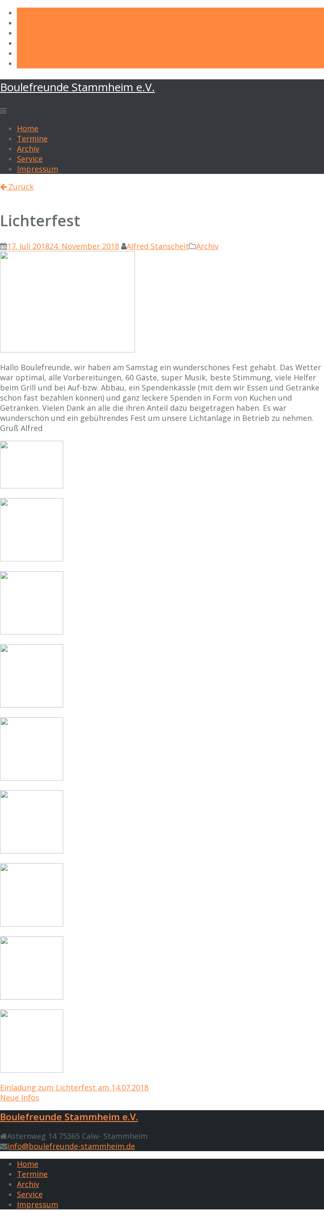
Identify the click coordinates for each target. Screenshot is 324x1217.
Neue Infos (19, 1097)
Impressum (37, 169)
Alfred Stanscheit (158, 246)
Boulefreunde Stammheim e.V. (77, 87)
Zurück (20, 187)
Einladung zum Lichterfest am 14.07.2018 (74, 1087)
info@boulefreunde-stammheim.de (71, 1146)
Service (30, 159)
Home (27, 128)
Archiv (28, 149)
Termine (32, 138)
